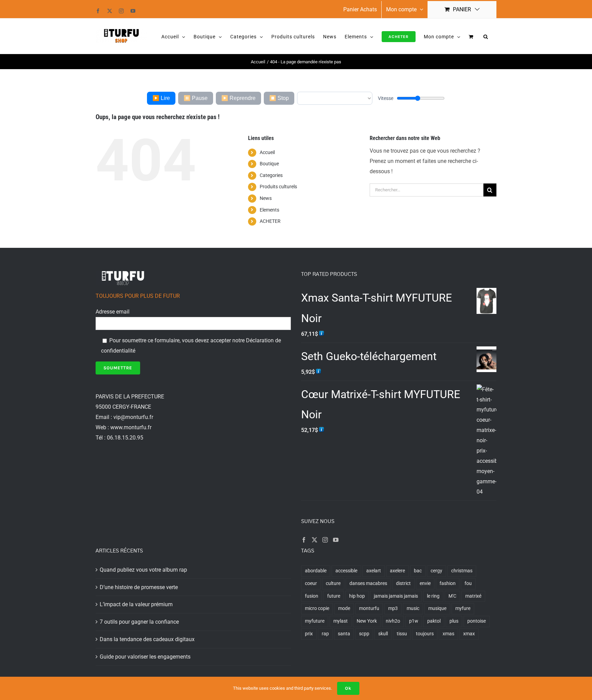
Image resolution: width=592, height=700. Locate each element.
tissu (402, 634)
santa (344, 634)
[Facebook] (304, 540)
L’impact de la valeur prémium (136, 604)
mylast (340, 621)
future (333, 596)
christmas (461, 571)
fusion (311, 596)
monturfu (369, 608)
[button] (485, 36)
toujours (425, 634)
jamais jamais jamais (396, 596)
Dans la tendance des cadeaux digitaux (147, 639)
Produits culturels (278, 186)
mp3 (393, 608)
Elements (269, 210)
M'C (452, 596)
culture (333, 583)
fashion (448, 583)
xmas (448, 634)
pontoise (476, 621)
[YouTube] (335, 540)
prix (309, 634)
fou (468, 583)
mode (344, 608)
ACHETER (270, 221)
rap (325, 634)
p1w (413, 621)
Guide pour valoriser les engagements (145, 656)
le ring (433, 596)
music (413, 608)
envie (425, 583)
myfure (462, 608)
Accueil (267, 152)
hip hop (357, 596)
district (403, 583)
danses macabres (368, 583)
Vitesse (385, 98)
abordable (315, 571)
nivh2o (393, 621)
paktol (434, 621)
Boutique (269, 163)
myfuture (314, 621)
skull (383, 634)
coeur (311, 583)
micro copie (317, 608)
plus (453, 621)
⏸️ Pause (196, 98)
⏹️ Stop (279, 98)
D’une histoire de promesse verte (139, 587)
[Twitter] (314, 540)
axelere (397, 571)
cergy (436, 571)
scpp (364, 634)
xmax (469, 634)
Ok (348, 688)
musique (437, 608)
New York (367, 621)
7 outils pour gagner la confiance (139, 622)
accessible (346, 571)
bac (418, 571)
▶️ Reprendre (238, 98)
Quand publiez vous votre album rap (143, 570)
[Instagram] (325, 540)
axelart (373, 571)
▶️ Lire (161, 98)
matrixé (473, 596)
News (266, 198)
